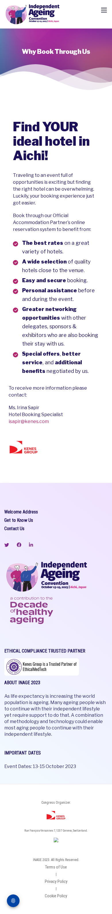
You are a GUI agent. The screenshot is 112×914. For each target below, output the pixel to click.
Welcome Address (21, 512)
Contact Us (14, 528)
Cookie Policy (56, 896)
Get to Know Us (18, 520)
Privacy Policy (56, 881)
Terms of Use (56, 867)
